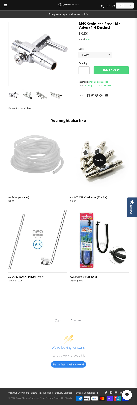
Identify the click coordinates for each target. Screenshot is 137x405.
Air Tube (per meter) (18, 197)
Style (81, 48)
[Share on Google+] (101, 95)
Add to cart (111, 70)
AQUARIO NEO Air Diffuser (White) (26, 276)
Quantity (83, 63)
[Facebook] (111, 392)
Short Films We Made (42, 392)
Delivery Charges (63, 392)
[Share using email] (106, 95)
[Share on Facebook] (88, 95)
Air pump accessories (98, 82)
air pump (88, 85)
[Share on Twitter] (92, 95)
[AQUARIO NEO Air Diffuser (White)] (37, 239)
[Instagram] (121, 392)
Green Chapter (22, 398)
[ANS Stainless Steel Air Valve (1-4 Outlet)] (39, 24)
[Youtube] (116, 392)
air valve (107, 85)
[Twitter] (106, 392)
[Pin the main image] (96, 95)
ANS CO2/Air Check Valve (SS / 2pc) (88, 197)
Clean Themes (46, 398)
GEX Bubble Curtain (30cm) (84, 276)
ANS (88, 39)
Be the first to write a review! (68, 364)
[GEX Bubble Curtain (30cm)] (99, 239)
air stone (98, 85)
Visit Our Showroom (18, 392)
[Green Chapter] (68, 5)
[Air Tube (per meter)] (37, 160)
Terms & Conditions (85, 392)
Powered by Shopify (63, 398)
